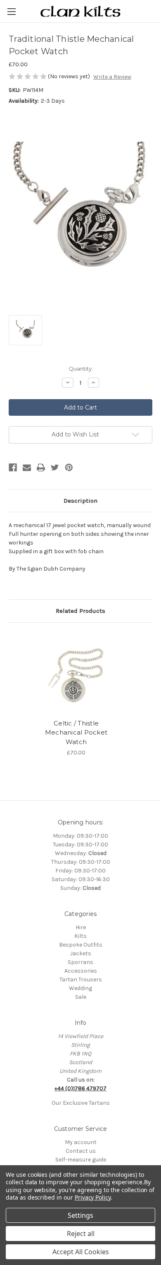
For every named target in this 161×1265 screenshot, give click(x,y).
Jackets (80, 953)
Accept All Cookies (80, 1251)
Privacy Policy (93, 1197)
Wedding (80, 988)
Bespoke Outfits (80, 944)
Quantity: (81, 368)
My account (81, 1142)
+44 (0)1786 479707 (80, 1088)
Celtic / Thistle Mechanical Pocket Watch (76, 732)
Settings (80, 1215)
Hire (81, 927)
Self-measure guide (80, 1159)
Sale (80, 996)
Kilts (80, 936)
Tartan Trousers (80, 979)
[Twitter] (55, 467)
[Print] (41, 467)
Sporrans (80, 962)
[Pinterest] (69, 467)
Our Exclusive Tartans (81, 1102)
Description (80, 500)
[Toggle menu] (11, 11)
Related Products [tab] (80, 610)
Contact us (81, 1150)
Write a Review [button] (112, 76)
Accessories (80, 970)
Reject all (81, 1233)
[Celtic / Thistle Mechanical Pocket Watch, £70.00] (76, 673)
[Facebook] (13, 467)
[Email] (27, 467)
